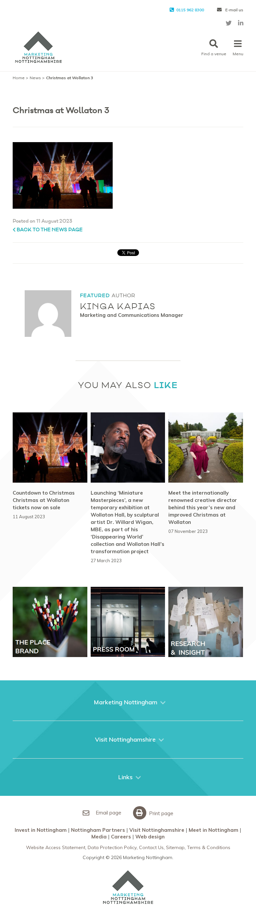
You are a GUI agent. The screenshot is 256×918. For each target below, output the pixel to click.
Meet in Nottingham (213, 830)
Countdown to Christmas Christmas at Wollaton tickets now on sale (44, 500)
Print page (160, 813)
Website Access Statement (55, 847)
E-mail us (233, 9)
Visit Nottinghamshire (156, 830)
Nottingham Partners (98, 830)
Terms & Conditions (208, 847)
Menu (238, 53)
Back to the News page (49, 230)
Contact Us (151, 847)
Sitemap (175, 847)
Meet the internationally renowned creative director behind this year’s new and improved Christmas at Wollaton (202, 507)
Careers (121, 836)
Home (19, 77)
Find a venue (213, 53)
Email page (107, 812)
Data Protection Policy (112, 847)
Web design (150, 836)
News (35, 77)
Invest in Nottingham (41, 830)
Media (99, 836)
